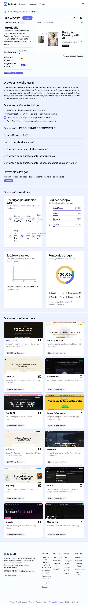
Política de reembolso (46, 571)
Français (39, 602)
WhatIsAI (78, 557)
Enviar (66, 564)
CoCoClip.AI (80, 569)
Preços (42, 4)
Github (66, 570)
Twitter (67, 573)
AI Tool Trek (78, 573)
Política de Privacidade (46, 566)
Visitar (27, 18)
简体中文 (68, 602)
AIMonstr (78, 560)
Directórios (57, 557)
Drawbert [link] (34, 11)
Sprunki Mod (57, 565)
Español (32, 602)
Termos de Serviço (46, 559)
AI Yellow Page (79, 565)
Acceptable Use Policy (46, 577)
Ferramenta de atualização (73, 56)
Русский (61, 602)
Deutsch (25, 602)
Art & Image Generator (18, 11)
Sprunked (56, 569)
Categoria (33, 4)
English (12, 602)
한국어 (45, 602)
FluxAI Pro (56, 560)
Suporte (45, 587)
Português (53, 602)
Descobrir (23, 4)
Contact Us (46, 582)
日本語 (18, 602)
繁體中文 (75, 602)
